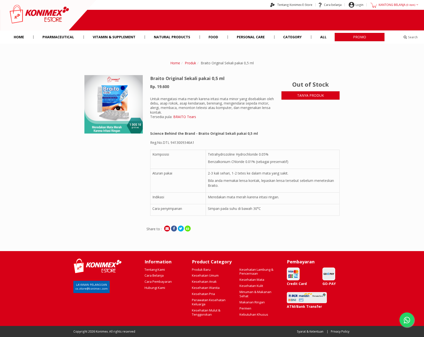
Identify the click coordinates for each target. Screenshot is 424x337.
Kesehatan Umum (205, 275)
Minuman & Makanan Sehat (255, 294)
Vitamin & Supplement (114, 37)
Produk (190, 63)
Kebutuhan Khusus (253, 314)
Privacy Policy (340, 331)
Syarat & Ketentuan (310, 331)
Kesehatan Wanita (206, 287)
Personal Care (251, 37)
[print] (188, 228)
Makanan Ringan (252, 302)
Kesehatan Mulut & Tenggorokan (206, 312)
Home (19, 37)
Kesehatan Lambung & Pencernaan (256, 271)
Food (213, 37)
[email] (167, 228)
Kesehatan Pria (203, 294)
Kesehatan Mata (251, 279)
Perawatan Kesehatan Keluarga (208, 302)
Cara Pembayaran (158, 281)
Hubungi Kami (155, 287)
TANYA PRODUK (310, 95)
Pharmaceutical (58, 37)
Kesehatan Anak (204, 281)
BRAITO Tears (184, 116)
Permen (245, 308)
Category (292, 37)
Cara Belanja (154, 275)
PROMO (359, 37)
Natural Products (172, 37)
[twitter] (181, 228)
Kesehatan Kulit (251, 285)
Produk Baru (201, 269)
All (323, 37)
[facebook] (174, 228)
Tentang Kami (155, 269)
